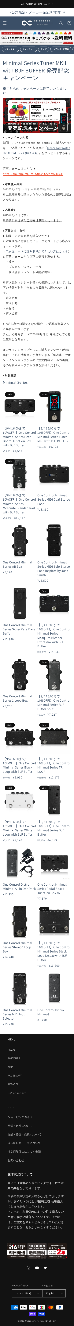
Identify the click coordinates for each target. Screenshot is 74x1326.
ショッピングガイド (20, 1117)
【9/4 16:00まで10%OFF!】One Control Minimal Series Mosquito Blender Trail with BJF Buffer (19, 503)
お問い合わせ (16, 1160)
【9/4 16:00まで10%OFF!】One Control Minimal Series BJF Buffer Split (53, 702)
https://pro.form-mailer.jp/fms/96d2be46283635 (33, 174)
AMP (10, 1067)
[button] (5, 23)
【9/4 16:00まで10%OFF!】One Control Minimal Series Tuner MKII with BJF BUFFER (53, 434)
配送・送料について (20, 1125)
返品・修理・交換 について (25, 1134)
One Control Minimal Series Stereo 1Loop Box (17, 947)
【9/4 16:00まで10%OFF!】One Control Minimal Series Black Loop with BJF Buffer (19, 765)
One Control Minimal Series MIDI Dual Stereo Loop (53, 499)
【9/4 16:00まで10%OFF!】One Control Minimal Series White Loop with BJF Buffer (19, 828)
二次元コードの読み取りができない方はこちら (37, 251)
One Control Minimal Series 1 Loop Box (17, 698)
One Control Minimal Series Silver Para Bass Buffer (19, 629)
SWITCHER (14, 1058)
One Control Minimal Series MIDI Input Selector (17, 1014)
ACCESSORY (15, 1075)
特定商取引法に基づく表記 (24, 1151)
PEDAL (12, 1049)
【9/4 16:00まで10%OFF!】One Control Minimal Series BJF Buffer (53, 828)
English (50, 1293)
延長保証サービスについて (24, 1143)
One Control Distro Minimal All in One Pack (19, 886)
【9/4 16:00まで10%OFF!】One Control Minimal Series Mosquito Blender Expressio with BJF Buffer (53, 635)
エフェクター (10, 49)
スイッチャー (29, 49)
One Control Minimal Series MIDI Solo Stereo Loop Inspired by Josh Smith (53, 568)
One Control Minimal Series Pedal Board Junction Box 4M (52, 888)
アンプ (44, 49)
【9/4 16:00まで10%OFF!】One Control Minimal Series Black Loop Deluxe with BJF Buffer (53, 951)
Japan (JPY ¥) (23, 1293)
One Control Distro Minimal (50, 1012)
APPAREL (13, 1084)
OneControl (31, 1320)
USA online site (17, 1093)
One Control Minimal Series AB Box (17, 564)
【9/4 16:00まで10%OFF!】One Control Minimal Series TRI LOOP (53, 765)
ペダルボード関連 (61, 49)
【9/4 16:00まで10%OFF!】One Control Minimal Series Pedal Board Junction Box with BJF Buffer (19, 436)
